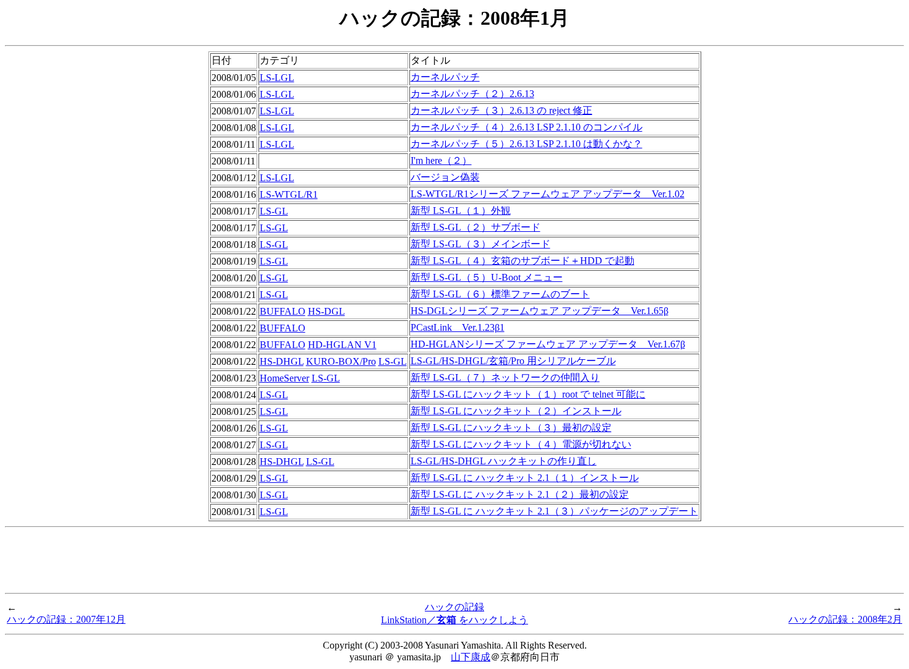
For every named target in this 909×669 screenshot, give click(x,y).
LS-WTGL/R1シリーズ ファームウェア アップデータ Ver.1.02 (548, 194)
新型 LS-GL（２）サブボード (475, 227)
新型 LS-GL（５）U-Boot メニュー (487, 277)
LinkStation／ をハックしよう (454, 620)
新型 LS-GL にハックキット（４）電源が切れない (521, 444)
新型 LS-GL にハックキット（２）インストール (516, 411)
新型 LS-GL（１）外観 (461, 210)
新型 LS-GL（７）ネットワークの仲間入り (505, 377)
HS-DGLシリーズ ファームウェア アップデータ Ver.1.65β (539, 310)
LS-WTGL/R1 (289, 194)
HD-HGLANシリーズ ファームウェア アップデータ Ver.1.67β (548, 344)
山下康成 (470, 657)
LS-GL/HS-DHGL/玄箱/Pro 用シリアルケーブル (513, 361)
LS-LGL (277, 77)
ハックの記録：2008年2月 (845, 619)
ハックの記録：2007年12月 (66, 619)
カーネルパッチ (445, 77)
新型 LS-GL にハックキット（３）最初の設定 (511, 427)
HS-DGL (326, 311)
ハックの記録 (454, 607)
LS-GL (274, 211)
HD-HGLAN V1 (342, 344)
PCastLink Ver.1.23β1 (458, 327)
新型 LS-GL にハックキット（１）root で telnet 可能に (528, 394)
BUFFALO (282, 311)
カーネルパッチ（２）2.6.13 (472, 93)
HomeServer (284, 378)
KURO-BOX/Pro (341, 361)
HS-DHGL (282, 361)
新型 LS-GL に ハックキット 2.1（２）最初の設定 (520, 494)
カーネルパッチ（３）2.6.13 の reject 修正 (501, 110)
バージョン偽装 (445, 177)
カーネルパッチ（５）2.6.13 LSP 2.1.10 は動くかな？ (526, 143)
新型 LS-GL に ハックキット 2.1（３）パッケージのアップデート (554, 511)
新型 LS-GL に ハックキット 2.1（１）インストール (525, 477)
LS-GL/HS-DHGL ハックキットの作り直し (504, 461)
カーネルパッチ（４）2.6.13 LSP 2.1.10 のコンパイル (526, 127)
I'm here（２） (441, 160)
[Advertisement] (454, 560)
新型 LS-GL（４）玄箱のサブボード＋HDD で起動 (522, 260)
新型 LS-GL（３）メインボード (480, 244)
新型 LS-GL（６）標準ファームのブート (500, 294)
